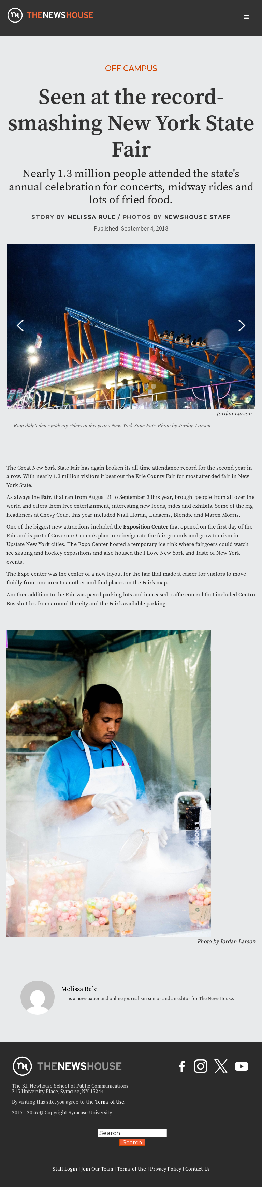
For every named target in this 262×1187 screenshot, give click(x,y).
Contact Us (197, 1169)
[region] (89, 1138)
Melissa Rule (92, 217)
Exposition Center (145, 526)
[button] (246, 17)
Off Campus (131, 68)
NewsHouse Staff (197, 217)
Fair (46, 497)
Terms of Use (109, 1102)
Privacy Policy (165, 1169)
